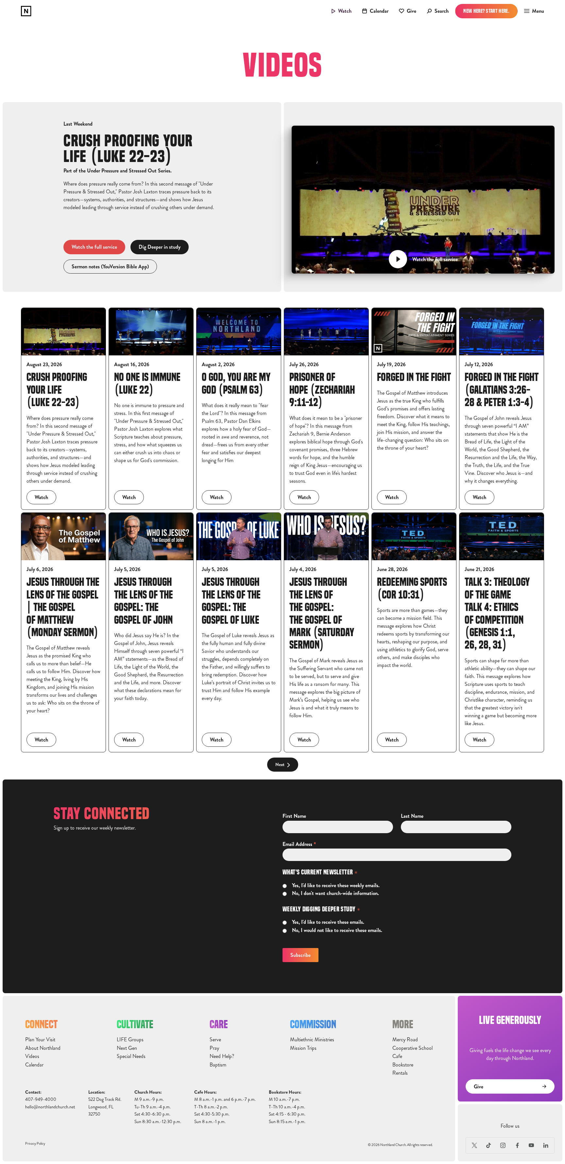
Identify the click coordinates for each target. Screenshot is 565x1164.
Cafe (397, 1056)
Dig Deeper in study (159, 247)
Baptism (218, 1064)
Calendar (34, 1064)
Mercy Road (405, 1039)
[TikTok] (489, 1145)
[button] (532, 11)
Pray (214, 1048)
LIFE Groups (130, 1039)
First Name (294, 816)
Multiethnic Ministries (312, 1039)
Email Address (299, 844)
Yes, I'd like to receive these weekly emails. (336, 885)
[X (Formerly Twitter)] (474, 1145)
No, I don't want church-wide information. (335, 893)
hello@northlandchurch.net (50, 1107)
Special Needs (131, 1056)
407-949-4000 (40, 1099)
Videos (32, 1056)
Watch (41, 497)
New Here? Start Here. (486, 11)
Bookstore (402, 1064)
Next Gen (127, 1048)
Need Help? (222, 1056)
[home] (26, 11)
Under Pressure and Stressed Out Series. (129, 170)
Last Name (412, 816)
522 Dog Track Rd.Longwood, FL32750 (104, 1106)
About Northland (42, 1048)
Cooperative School (412, 1048)
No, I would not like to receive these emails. (337, 930)
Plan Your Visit (40, 1039)
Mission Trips (303, 1048)
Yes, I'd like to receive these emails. (328, 922)
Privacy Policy (35, 1143)
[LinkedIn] (546, 1145)
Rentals (400, 1073)
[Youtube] (531, 1145)
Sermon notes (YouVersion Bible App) (110, 266)
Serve (215, 1039)
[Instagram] (503, 1145)
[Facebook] (517, 1145)
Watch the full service (94, 247)
